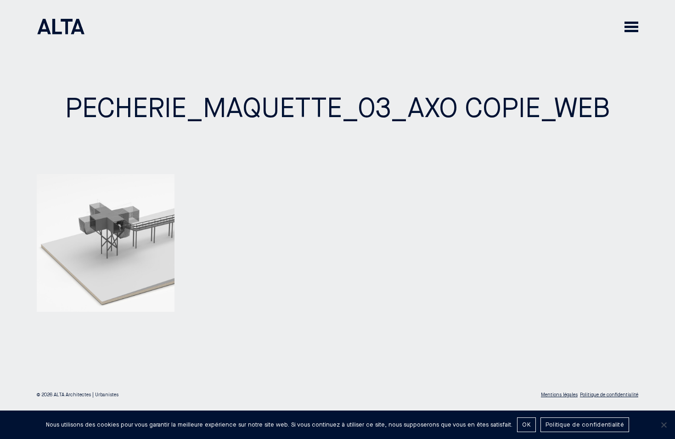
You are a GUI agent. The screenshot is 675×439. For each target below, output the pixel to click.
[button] (631, 26)
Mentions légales (559, 395)
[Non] (663, 424)
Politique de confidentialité (609, 395)
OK (526, 424)
